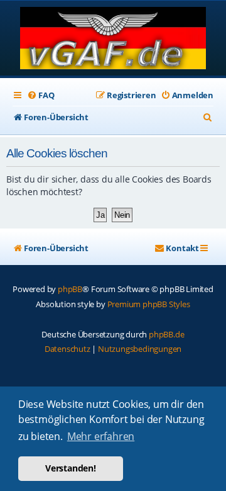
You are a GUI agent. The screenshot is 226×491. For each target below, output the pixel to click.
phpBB (70, 289)
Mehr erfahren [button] (100, 436)
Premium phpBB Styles (148, 304)
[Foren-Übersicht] (113, 39)
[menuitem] (40, 95)
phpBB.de (166, 334)
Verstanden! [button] (70, 468)
